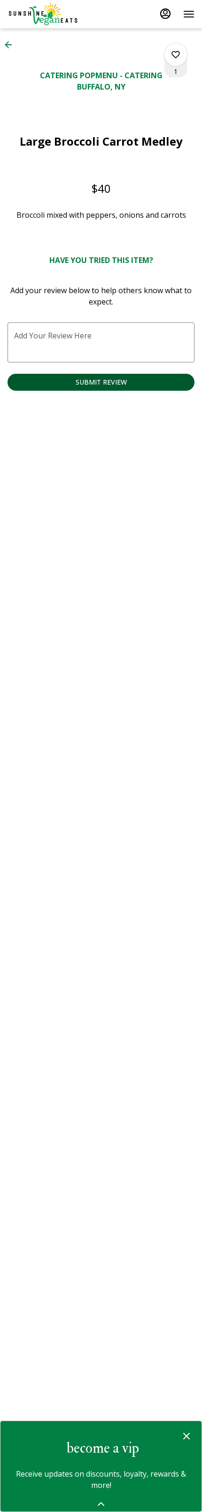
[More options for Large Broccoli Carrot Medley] (175, 54)
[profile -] (165, 13)
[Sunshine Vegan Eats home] (50, 14)
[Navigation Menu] (189, 14)
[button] (11, 45)
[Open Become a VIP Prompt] (101, 1504)
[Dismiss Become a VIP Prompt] (186, 1436)
